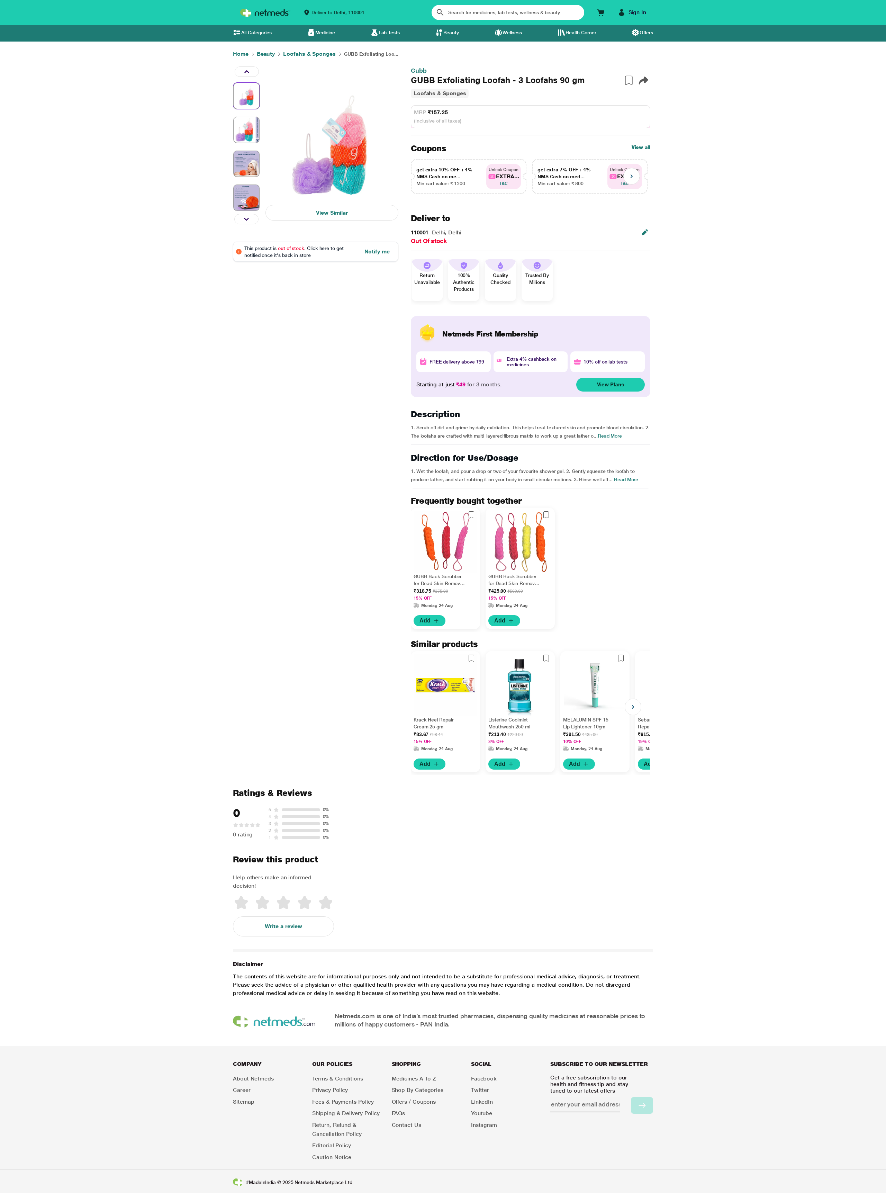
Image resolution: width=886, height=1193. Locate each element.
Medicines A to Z (414, 1078)
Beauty (451, 32)
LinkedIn (482, 1101)
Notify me (377, 251)
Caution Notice (331, 1157)
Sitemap (243, 1101)
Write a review (283, 926)
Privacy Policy (330, 1090)
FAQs (398, 1113)
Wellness (512, 32)
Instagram (484, 1125)
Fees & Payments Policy (342, 1101)
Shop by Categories (418, 1090)
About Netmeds (253, 1078)
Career (242, 1090)
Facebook (484, 1078)
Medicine (325, 32)
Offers (646, 32)
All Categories (256, 32)
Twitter (480, 1090)
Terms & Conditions (337, 1078)
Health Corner (581, 32)
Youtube (481, 1113)
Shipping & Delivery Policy (346, 1113)
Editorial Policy (331, 1145)
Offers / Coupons (414, 1101)
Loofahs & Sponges (440, 93)
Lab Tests (389, 32)
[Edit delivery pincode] (644, 232)
